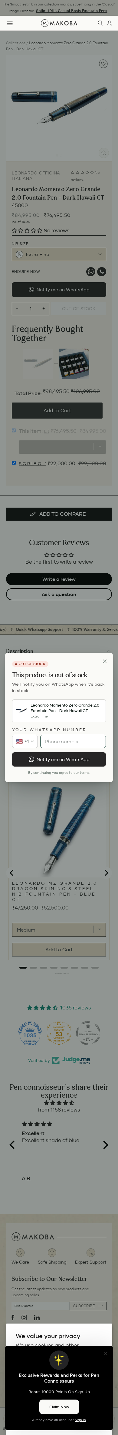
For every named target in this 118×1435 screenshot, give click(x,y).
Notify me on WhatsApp (63, 759)
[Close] (105, 661)
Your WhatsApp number (49, 729)
